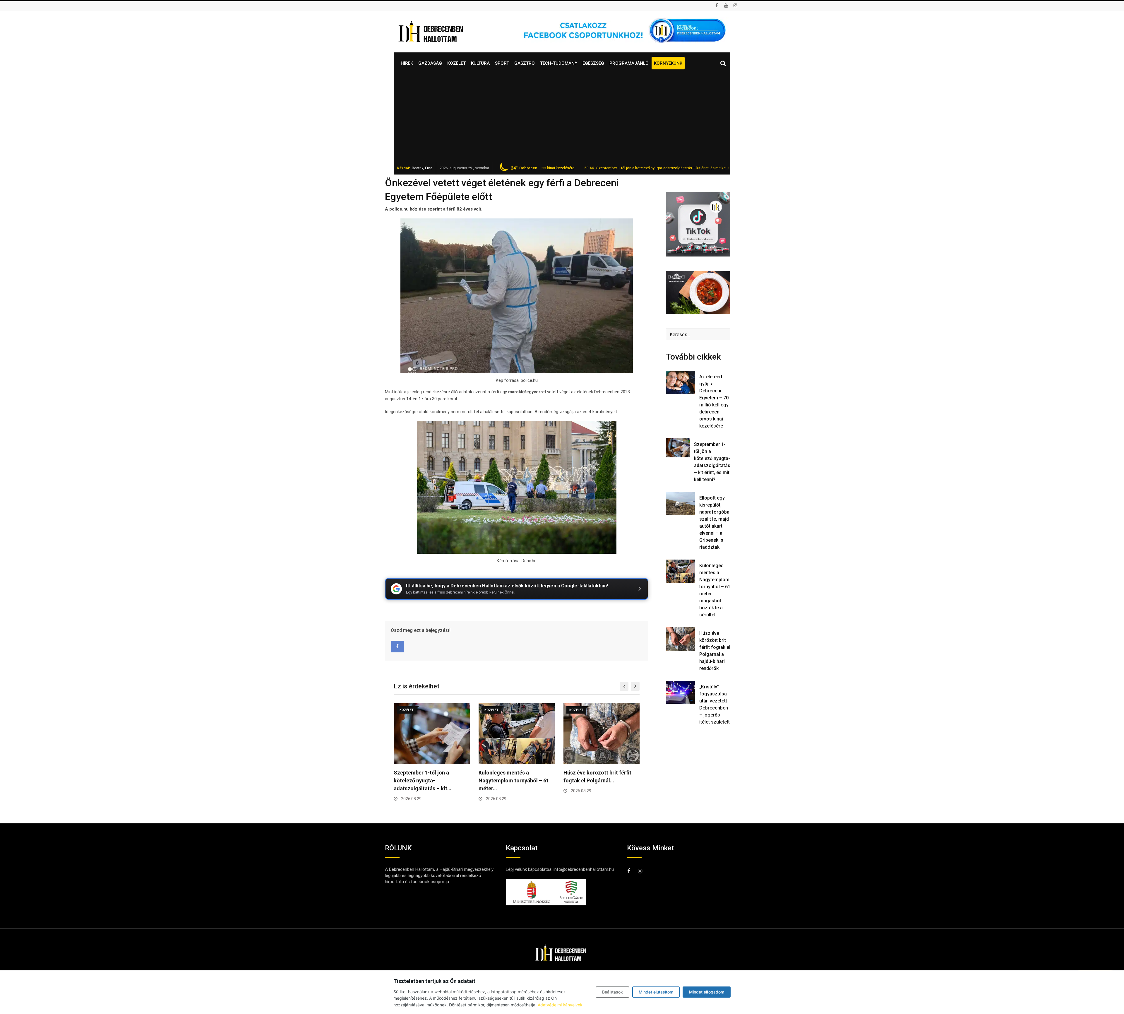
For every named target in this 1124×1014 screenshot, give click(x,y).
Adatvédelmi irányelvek (560, 1004)
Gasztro (524, 63)
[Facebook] (397, 646)
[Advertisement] (562, 118)
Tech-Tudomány (558, 63)
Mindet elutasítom (656, 991)
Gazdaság (430, 63)
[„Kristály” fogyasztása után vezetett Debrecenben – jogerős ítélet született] (680, 692)
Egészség (593, 63)
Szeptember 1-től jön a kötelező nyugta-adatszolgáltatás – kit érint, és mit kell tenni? (612, 168)
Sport (502, 63)
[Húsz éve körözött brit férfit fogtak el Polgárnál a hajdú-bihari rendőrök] (680, 638)
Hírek (407, 63)
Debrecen (524, 168)
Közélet (456, 63)
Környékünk (668, 63)
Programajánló (629, 63)
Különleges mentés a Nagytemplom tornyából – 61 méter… (429, 780)
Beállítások (612, 991)
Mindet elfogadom (706, 991)
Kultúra (480, 63)
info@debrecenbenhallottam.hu (584, 869)
